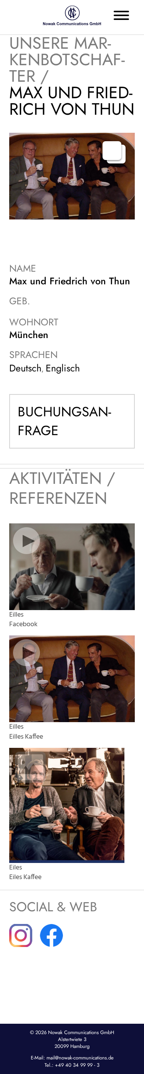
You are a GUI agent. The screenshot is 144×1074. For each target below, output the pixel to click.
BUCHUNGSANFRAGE (64, 421)
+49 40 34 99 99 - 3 (77, 1065)
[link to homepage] (72, 15)
